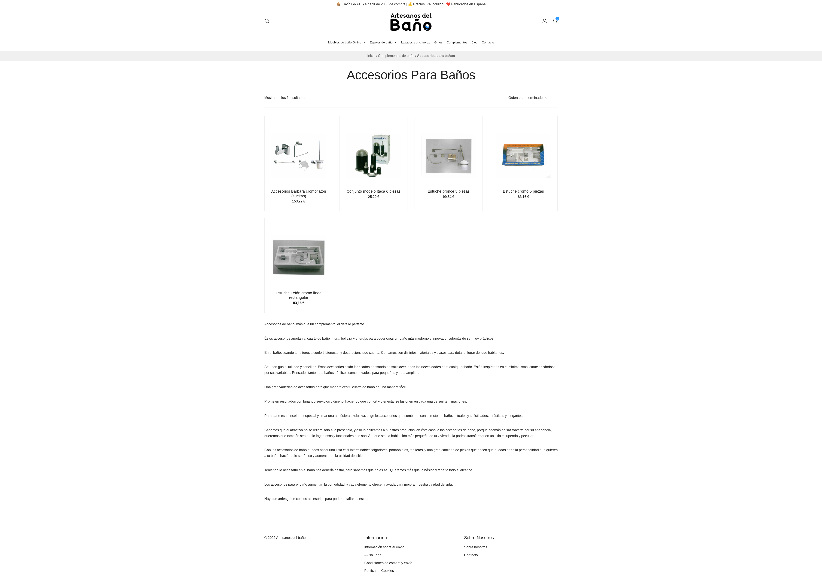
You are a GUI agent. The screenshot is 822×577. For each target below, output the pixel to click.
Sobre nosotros (475, 547)
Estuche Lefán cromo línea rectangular (299, 295)
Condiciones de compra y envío (388, 563)
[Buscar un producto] (267, 21)
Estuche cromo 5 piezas (523, 191)
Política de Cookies (379, 571)
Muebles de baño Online (344, 42)
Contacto (488, 42)
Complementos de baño (396, 56)
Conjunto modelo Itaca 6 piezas (374, 191)
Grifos (438, 42)
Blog (475, 42)
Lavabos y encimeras (415, 42)
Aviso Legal (373, 555)
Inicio (371, 56)
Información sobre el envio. (384, 547)
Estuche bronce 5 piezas (448, 191)
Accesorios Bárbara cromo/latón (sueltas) (298, 193)
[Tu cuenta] (544, 21)
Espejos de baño (381, 42)
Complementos (457, 42)
